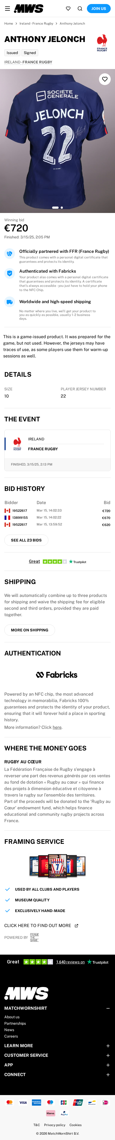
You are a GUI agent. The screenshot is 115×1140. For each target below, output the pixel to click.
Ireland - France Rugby (36, 23)
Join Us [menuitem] (98, 8)
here (57, 727)
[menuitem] (7, 8)
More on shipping (29, 630)
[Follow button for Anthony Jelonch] (105, 79)
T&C (36, 1125)
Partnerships (15, 1023)
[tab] (55, 208)
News (9, 1030)
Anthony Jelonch (72, 23)
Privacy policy (54, 1125)
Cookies (76, 1125)
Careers (11, 1036)
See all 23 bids (26, 540)
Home (8, 23)
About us (12, 1017)
